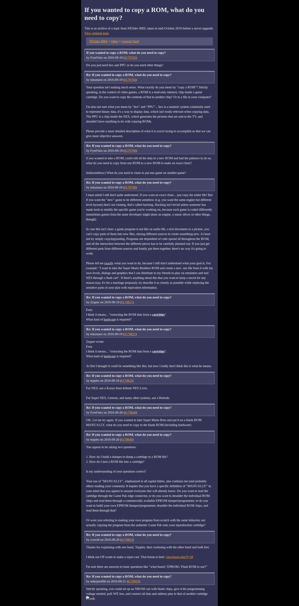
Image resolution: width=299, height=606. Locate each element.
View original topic (96, 33)
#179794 (130, 79)
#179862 (127, 539)
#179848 (130, 412)
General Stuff (130, 41)
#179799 (130, 187)
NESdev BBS (98, 41)
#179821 (130, 334)
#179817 (127, 302)
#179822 (126, 380)
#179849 (126, 439)
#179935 (133, 581)
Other (114, 41)
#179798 (130, 150)
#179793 (130, 57)
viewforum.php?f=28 (179, 557)
